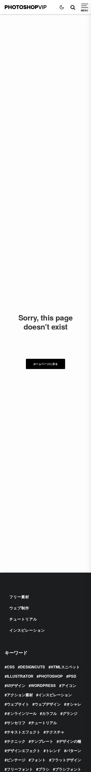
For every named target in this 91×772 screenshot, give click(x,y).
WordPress (43, 685)
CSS (11, 667)
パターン (73, 750)
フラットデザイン (66, 759)
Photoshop (51, 676)
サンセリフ (16, 722)
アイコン (68, 685)
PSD (72, 676)
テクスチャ (55, 732)
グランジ (70, 713)
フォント (38, 759)
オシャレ (73, 704)
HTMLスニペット (65, 667)
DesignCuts (32, 667)
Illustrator (20, 676)
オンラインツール (22, 713)
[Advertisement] (45, 61)
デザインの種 (70, 741)
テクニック (16, 741)
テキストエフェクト (23, 732)
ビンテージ (16, 759)
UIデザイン (16, 685)
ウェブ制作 (19, 607)
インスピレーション (27, 630)
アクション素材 (20, 694)
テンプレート (42, 741)
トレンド (53, 750)
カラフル (49, 713)
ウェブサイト (18, 704)
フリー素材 (19, 596)
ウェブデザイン (48, 704)
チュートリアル (23, 619)
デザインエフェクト (23, 750)
